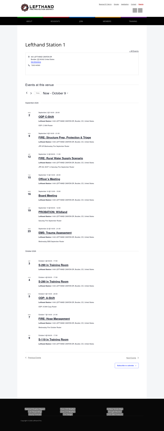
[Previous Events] (26, 93)
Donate (116, 4)
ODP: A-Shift (46, 298)
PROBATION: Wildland (52, 212)
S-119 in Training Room (53, 339)
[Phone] (140, 10)
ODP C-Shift (46, 116)
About (29, 21)
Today (37, 93)
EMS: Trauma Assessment (55, 232)
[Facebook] (135, 10)
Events (141, 4)
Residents (55, 21)
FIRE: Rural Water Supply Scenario (60, 158)
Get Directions (36, 62)
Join (81, 21)
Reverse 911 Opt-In (105, 4)
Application (125, 4)
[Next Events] (31, 93)
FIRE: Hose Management (54, 318)
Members (107, 21)
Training (133, 21)
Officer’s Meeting (49, 179)
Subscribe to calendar (125, 365)
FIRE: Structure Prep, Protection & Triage (64, 137)
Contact (133, 4)
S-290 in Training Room (53, 265)
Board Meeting (47, 195)
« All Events (134, 51)
